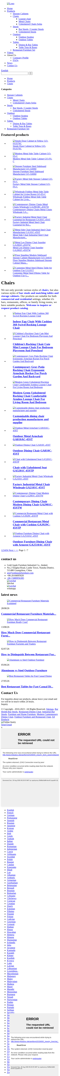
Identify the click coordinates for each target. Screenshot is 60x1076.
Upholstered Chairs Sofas (30, 24)
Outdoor (17, 34)
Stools (15, 26)
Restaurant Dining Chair (30, 711)
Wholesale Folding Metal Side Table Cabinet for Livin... (29, 198)
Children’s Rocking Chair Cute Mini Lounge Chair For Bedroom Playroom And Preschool (33, 347)
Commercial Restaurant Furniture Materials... (28, 613)
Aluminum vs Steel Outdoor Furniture (24, 670)
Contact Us (12, 65)
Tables (16, 42)
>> (17, 550)
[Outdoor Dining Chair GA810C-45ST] (32, 445)
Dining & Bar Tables (28, 45)
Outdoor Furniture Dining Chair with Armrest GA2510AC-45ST (32, 543)
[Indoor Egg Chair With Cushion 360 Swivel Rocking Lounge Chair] (33, 316)
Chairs (16, 16)
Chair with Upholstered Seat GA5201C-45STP (30, 469)
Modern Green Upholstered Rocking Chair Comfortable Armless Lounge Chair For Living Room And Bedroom (29, 397)
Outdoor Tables (26, 39)
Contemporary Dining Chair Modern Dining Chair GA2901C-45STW (33, 504)
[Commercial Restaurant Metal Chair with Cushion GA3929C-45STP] (33, 516)
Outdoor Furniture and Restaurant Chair (32, 717)
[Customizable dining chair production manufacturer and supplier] (33, 410)
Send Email (6, 724)
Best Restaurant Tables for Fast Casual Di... (27, 686)
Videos (10, 52)
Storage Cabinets (20, 13)
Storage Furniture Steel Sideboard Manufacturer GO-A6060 (28, 172)
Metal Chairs (24, 21)
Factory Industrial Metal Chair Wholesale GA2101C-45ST (31, 486)
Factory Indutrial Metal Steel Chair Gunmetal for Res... (29, 223)
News (9, 63)
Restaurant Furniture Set (24, 50)
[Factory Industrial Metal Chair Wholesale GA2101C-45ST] (33, 479)
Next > (12, 550)
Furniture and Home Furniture (22, 714)
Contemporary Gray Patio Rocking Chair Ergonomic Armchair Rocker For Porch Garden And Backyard (30, 371)
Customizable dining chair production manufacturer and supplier (31, 419)
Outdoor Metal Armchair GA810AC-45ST (28, 438)
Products (11, 11)
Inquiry (4, 704)
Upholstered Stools (27, 32)
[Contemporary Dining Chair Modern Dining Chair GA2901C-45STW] (33, 496)
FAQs (15, 60)
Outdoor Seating (26, 37)
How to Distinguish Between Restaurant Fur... (28, 654)
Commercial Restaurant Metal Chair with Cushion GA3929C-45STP (31, 524)
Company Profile (21, 58)
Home (10, 8)
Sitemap (50, 709)
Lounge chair (25, 19)
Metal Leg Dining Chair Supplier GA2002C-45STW (28, 248)
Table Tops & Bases (28, 47)
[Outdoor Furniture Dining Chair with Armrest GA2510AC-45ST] (33, 536)
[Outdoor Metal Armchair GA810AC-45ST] (33, 430)
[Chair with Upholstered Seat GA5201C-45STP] (33, 462)
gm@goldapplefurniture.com (20, 573)
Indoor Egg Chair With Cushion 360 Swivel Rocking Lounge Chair (32, 324)
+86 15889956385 (15, 578)
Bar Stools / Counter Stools (31, 29)
